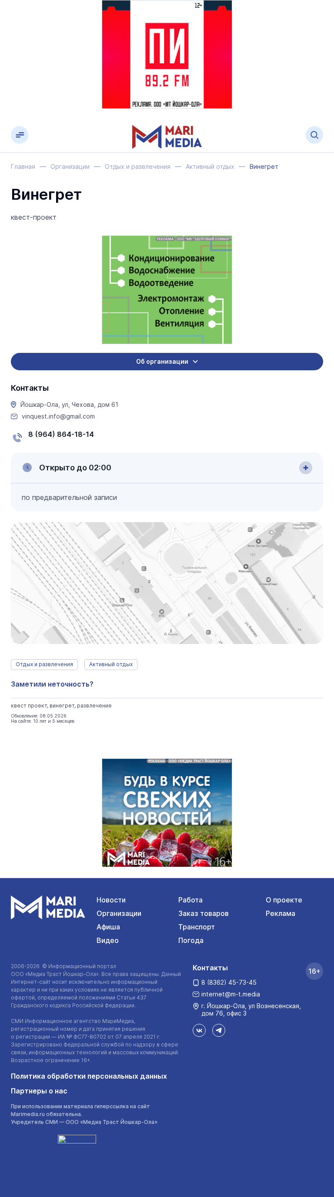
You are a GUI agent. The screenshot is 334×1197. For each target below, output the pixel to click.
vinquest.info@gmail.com (58, 416)
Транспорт (196, 926)
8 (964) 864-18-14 (61, 434)
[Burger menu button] (19, 135)
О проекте (284, 899)
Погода (191, 940)
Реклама (280, 913)
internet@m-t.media (230, 994)
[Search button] (314, 135)
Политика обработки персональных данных (89, 1076)
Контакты (210, 967)
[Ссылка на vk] (199, 1030)
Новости (111, 899)
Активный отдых (111, 664)
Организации (119, 913)
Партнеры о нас (39, 1090)
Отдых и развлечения (44, 664)
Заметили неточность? (52, 684)
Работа (190, 899)
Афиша (108, 926)
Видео (108, 940)
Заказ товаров (203, 913)
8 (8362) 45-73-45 (229, 982)
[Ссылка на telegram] (218, 1030)
